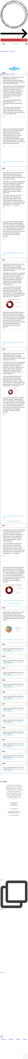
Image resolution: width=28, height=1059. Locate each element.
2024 (3, 168)
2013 (3, 715)
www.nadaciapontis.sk (14, 815)
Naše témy (10, 1051)
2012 (3, 727)
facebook (3, 1039)
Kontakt (14, 70)
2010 (3, 751)
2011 (3, 739)
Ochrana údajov (14, 1046)
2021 (3, 525)
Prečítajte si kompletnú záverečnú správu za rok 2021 (14, 600)
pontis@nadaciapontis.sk (14, 811)
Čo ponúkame (16, 1051)
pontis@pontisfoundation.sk (14, 812)
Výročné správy (14, 68)
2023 (3, 260)
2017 (3, 668)
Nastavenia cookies (15, 1048)
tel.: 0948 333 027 (14, 808)
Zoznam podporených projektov (14, 521)
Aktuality (23, 1051)
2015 (3, 692)
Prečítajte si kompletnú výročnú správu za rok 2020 (14, 639)
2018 (3, 656)
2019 (3, 644)
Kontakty (15, 1053)
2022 (3, 349)
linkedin (18, 1039)
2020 (3, 608)
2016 (3, 680)
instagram (11, 1039)
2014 (3, 704)
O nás (14, 66)
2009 (3, 763)
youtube (25, 1039)
